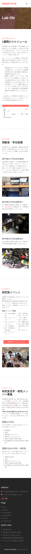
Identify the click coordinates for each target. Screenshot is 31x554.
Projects (5, 510)
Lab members (7, 515)
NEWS (11, 405)
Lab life (5, 518)
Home (4, 507)
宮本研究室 (8, 207)
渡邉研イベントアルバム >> (16, 342)
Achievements (7, 512)
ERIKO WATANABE (10, 549)
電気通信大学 (7, 529)
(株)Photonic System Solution (12, 535)
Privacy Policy (7, 521)
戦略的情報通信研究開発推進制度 (13, 538)
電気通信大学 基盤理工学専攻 (12, 532)
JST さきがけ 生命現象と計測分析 (13, 540)
